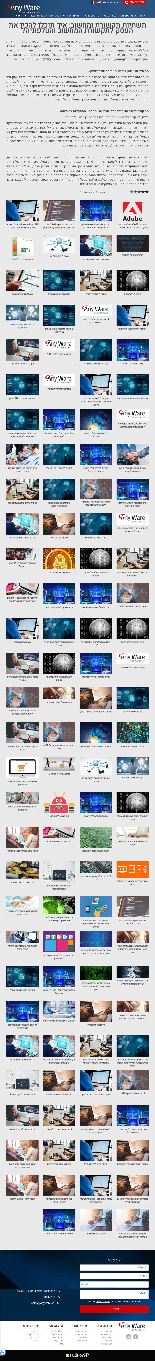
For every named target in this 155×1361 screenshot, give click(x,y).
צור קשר (35, 1331)
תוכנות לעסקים (57, 1334)
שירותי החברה (63, 16)
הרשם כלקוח (33, 1334)
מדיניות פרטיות (91, 16)
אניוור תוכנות (138, 16)
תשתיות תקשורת (41, 90)
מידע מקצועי (58, 1340)
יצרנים (76, 16)
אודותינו (124, 16)
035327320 (136, 2)
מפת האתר (107, 1340)
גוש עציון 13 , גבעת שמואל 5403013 (38, 1291)
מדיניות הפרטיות (103, 1301)
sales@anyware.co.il (44, 1303)
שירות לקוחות (45, 16)
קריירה (36, 1340)
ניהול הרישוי (82, 1340)
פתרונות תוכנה (81, 1331)
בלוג (32, 16)
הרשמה (111, 2)
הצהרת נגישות (109, 16)
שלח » (114, 1309)
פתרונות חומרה (81, 1334)
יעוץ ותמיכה (82, 1337)
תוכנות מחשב (57, 1337)
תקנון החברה (107, 1337)
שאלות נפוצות (57, 1331)
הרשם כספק (34, 1337)
